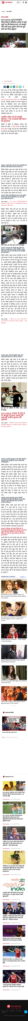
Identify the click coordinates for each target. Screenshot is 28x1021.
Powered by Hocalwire (19, 1015)
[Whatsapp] (11, 87)
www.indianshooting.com (10, 99)
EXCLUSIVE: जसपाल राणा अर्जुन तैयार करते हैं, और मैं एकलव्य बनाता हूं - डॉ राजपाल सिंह (14, 794)
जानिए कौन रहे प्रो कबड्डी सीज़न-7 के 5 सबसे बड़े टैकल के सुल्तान (13, 119)
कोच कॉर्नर (4, 17)
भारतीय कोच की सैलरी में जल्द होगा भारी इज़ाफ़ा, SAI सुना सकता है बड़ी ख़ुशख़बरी (13, 894)
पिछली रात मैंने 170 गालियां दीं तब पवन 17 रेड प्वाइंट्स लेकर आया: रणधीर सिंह (14, 961)
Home (3, 11)
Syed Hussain (6, 799)
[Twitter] (8, 87)
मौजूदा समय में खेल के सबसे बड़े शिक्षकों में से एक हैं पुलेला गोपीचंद (12, 939)
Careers (3, 1012)
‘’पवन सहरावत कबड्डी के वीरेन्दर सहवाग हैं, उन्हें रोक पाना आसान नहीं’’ (13, 986)
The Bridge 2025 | (8, 1015)
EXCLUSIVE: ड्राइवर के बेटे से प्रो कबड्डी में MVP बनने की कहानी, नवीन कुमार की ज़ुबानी (13, 416)
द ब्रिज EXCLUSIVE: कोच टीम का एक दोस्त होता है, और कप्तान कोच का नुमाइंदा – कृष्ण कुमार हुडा (14, 321)
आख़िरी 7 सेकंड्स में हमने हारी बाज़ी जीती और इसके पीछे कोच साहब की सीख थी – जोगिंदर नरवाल (13, 917)
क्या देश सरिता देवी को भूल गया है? (9, 732)
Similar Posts (9, 776)
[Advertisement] (14, 63)
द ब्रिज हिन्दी (15, 126)
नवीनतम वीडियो (9, 712)
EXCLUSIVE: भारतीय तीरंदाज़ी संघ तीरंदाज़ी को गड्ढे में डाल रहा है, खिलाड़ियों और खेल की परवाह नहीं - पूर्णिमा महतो (14, 203)
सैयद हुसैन (4, 129)
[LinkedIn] (14, 87)
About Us (12, 1011)
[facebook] (5, 87)
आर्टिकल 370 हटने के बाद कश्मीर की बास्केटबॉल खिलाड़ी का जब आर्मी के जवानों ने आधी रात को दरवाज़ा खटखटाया (14, 424)
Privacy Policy (4, 1011)
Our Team (19, 1011)
